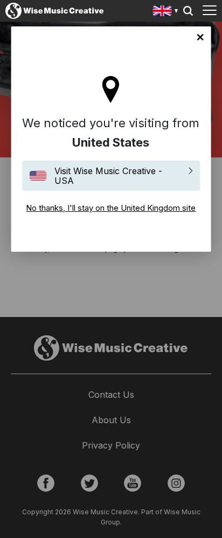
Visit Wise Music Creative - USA (108, 175)
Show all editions (166, 12)
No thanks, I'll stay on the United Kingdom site (200, 37)
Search (188, 11)
